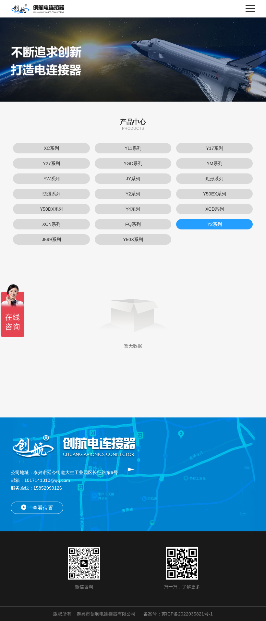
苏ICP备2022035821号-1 (187, 613)
